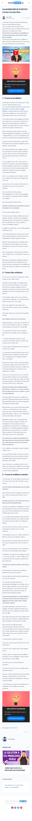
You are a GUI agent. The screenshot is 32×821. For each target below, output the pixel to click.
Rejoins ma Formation (16, 91)
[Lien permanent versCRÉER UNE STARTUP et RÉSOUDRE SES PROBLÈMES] (16, 757)
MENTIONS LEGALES (10, 803)
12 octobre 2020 (10, 18)
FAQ (18, 803)
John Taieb (9, 17)
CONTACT (24, 803)
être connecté (16, 785)
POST (12, 728)
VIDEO (15, 728)
